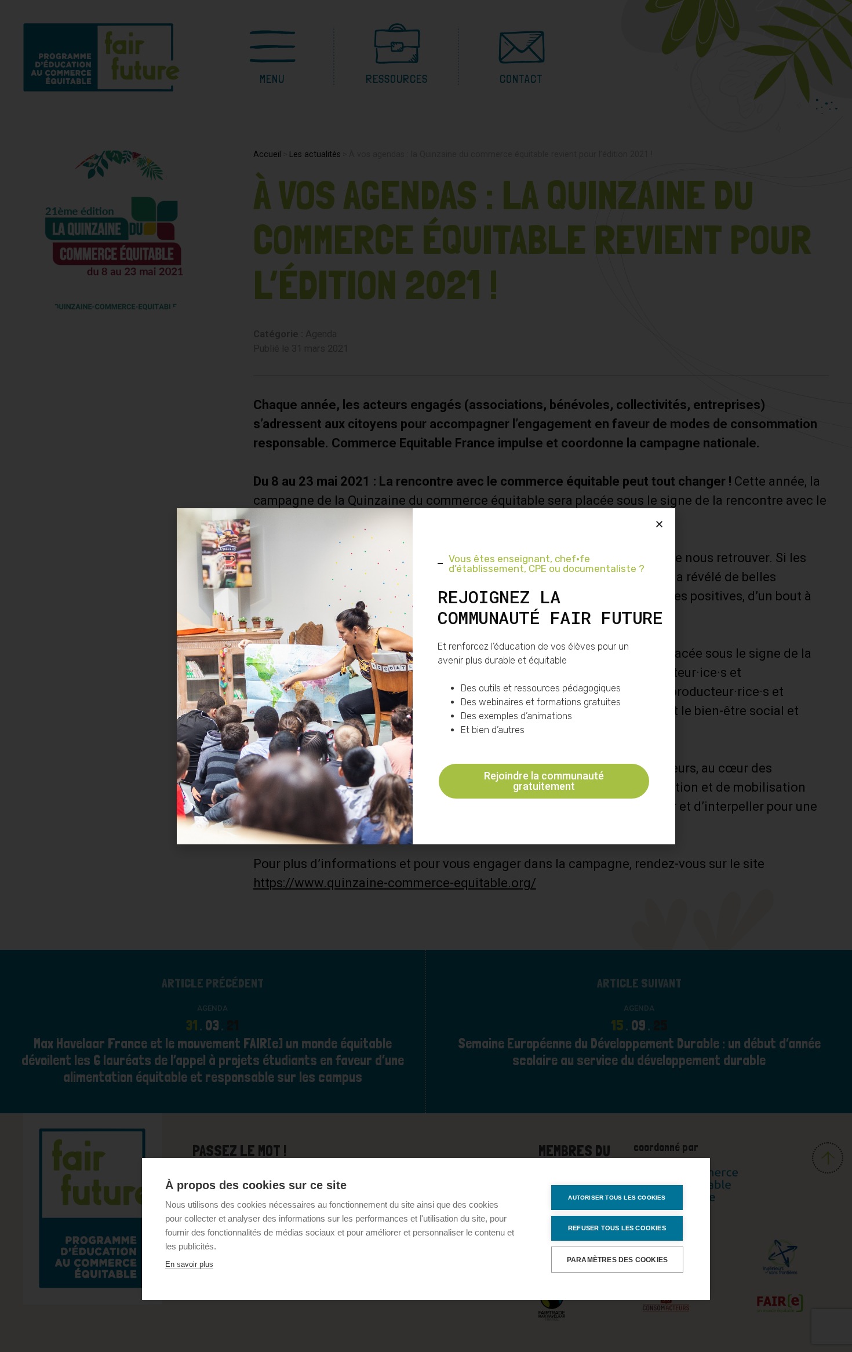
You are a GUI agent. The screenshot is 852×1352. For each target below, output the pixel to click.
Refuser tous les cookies (617, 1228)
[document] (426, 676)
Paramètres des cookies (617, 1260)
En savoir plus (189, 1264)
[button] (659, 524)
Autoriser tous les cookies (616, 1197)
